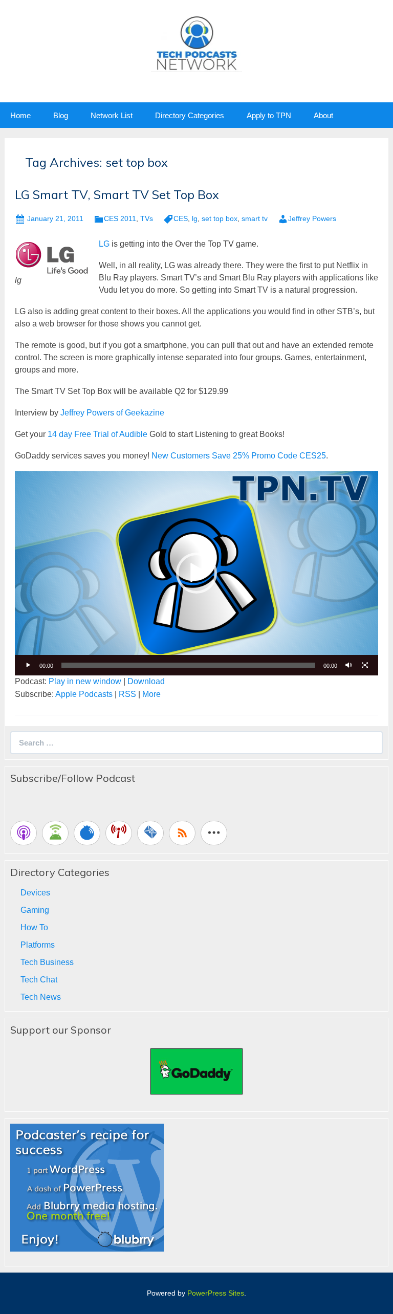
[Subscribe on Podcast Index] (118, 833)
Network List (112, 115)
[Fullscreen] (365, 665)
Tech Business (47, 962)
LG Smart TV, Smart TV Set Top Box (117, 194)
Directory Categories (189, 115)
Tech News (40, 997)
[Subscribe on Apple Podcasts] (23, 833)
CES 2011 (120, 218)
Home (20, 115)
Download (146, 681)
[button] (196, 573)
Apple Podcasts (84, 694)
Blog (60, 115)
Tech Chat (38, 979)
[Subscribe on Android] (55, 833)
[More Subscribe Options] (214, 833)
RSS (127, 694)
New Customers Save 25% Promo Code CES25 (238, 455)
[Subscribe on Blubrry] (87, 833)
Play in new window (85, 681)
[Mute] (348, 665)
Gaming (34, 910)
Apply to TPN (269, 115)
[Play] (28, 665)
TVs (146, 218)
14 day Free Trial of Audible (97, 434)
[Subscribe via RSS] (182, 833)
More (151, 694)
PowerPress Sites (215, 1293)
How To (34, 927)
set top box (219, 218)
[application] (196, 573)
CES (180, 218)
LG (105, 243)
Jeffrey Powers (312, 218)
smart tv (255, 218)
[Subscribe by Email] (150, 833)
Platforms (37, 944)
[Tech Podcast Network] (197, 42)
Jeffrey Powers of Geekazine (112, 412)
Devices (35, 892)
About (323, 115)
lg (195, 218)
